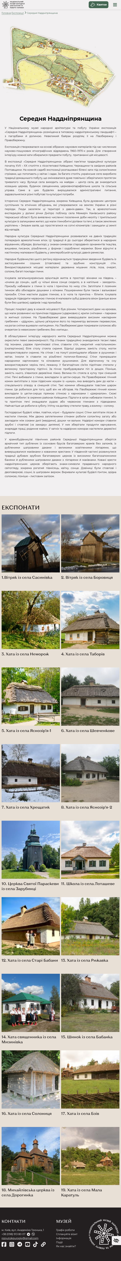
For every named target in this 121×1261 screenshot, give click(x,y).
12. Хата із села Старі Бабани (30, 960)
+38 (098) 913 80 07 (13, 1234)
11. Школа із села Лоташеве (88, 883)
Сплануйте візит (67, 1234)
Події (59, 1242)
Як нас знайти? (66, 1246)
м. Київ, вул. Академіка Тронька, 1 (23, 1230)
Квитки (102, 4)
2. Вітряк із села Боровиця (87, 577)
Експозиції (18, 13)
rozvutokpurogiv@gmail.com (20, 1238)
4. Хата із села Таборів (83, 654)
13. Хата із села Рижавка (84, 960)
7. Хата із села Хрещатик (26, 807)
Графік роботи (65, 1230)
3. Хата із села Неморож (25, 654)
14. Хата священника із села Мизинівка (29, 1039)
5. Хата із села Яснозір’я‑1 (26, 730)
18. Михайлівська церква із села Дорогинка (28, 1192)
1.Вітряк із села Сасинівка (27, 577)
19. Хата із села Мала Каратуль (81, 1192)
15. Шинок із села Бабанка (86, 1036)
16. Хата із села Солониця (27, 1113)
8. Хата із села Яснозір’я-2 (86, 807)
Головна (6, 13)
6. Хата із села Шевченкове (88, 730)
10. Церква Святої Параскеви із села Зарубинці (30, 886)
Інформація (63, 1238)
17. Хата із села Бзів (80, 1113)
